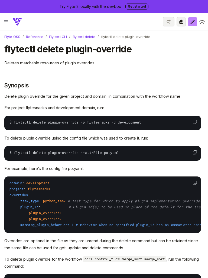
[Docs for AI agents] (181, 21)
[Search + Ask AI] (168, 21)
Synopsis (16, 85)
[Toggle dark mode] (202, 22)
